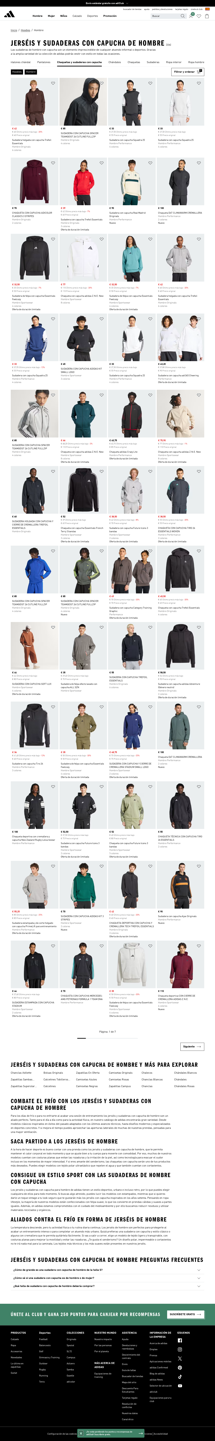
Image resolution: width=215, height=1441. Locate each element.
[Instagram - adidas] (190, 1350)
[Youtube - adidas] (190, 1386)
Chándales (180, 1079)
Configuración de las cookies (62, 1434)
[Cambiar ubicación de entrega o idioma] (207, 9)
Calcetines (50, 1086)
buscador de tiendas (132, 9)
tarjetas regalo (181, 9)
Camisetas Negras (87, 1086)
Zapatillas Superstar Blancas (23, 1086)
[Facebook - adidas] (190, 1340)
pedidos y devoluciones (162, 9)
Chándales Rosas (184, 1086)
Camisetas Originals (121, 1073)
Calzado (77, 16)
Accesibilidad (161, 1434)
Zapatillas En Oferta (87, 1073)
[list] (107, 62)
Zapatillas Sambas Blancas (21, 1080)
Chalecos (147, 1073)
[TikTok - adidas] (190, 1377)
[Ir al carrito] (207, 16)
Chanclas (147, 1086)
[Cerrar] (81, 1433)
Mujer (51, 16)
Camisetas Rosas (119, 1079)
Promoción (110, 16)
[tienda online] (9, 14)
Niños (63, 16)
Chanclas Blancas (152, 1079)
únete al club (197, 9)
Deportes (92, 16)
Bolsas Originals (53, 1073)
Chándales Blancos (185, 1073)
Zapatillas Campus (120, 1086)
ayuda (146, 9)
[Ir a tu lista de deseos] (199, 16)
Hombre (37, 16)
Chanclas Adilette (21, 1073)
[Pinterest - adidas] (190, 1368)
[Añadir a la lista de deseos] (53, 84)
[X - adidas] (190, 1359)
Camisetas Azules (86, 1079)
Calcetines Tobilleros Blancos (56, 1080)
